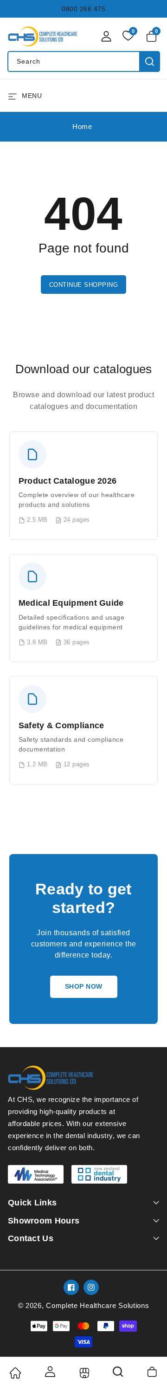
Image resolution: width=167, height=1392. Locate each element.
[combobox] (83, 61)
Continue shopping (83, 284)
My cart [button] (153, 1372)
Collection (83, 1373)
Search (149, 61)
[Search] (118, 1375)
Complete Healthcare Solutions (97, 1305)
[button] (153, 36)
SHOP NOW (84, 986)
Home (82, 126)
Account (49, 1372)
